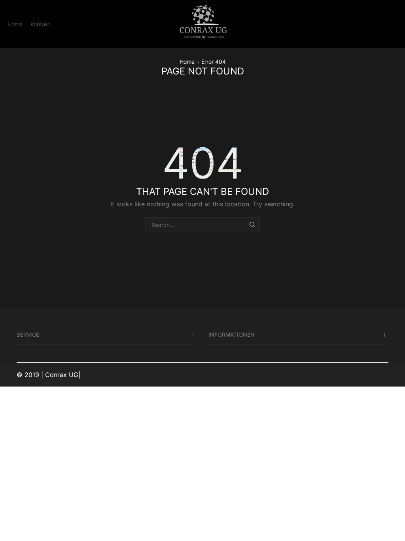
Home (15, 24)
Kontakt (40, 24)
